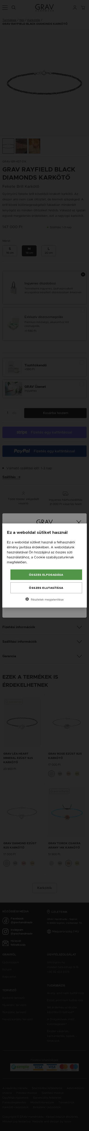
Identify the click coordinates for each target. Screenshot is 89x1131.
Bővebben (36, 562)
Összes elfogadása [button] (46, 574)
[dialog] (44, 566)
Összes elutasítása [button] (46, 587)
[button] (44, 599)
